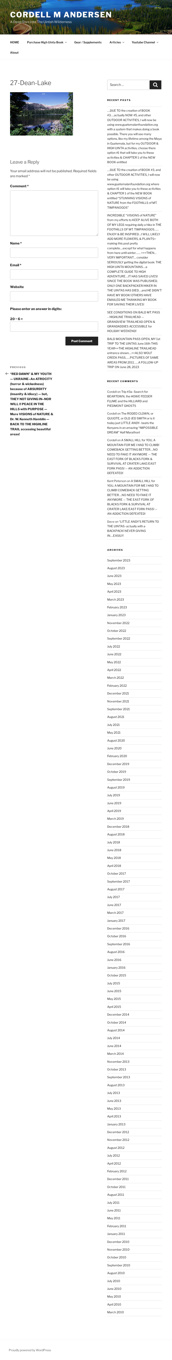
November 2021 (118, 701)
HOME (14, 42)
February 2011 (116, 1226)
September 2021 (118, 709)
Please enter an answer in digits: (36, 309)
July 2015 (113, 983)
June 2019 (114, 803)
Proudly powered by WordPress (30, 1350)
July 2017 (113, 897)
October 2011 (116, 1187)
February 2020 (117, 756)
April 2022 (114, 670)
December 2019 (118, 764)
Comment (19, 186)
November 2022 (118, 623)
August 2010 (116, 1273)
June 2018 (114, 850)
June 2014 (114, 1046)
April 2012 (114, 1163)
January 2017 (116, 920)
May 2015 (114, 999)
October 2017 (116, 873)
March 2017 (115, 912)
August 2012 (115, 1147)
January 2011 (116, 1234)
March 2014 (115, 1053)
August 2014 (116, 1030)
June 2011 (114, 1210)
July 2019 (113, 795)
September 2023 (118, 560)
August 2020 (116, 740)
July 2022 (113, 646)
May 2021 (114, 732)
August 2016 (116, 952)
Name (16, 243)
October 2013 (116, 1069)
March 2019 (115, 818)
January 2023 (116, 615)
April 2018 (114, 865)
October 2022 (116, 630)
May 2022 (114, 662)
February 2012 (116, 1171)
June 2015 (114, 991)
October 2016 (116, 936)
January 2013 (116, 1124)
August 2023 (116, 568)
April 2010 (114, 1304)
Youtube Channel (143, 42)
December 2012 (118, 1132)
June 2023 (114, 576)
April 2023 (114, 591)
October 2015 (116, 975)
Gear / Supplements (88, 42)
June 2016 (114, 960)
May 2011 (113, 1218)
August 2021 (115, 717)
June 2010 (114, 1288)
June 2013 (114, 1101)
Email (15, 265)
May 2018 (114, 858)
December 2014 (118, 1014)
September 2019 (118, 779)
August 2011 (115, 1194)
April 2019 (114, 811)
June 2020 (114, 748)
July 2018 (113, 842)
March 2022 (115, 677)
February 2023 (117, 607)
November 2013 (118, 1061)
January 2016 (116, 967)
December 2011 (118, 1179)
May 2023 (114, 584)
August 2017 (115, 889)
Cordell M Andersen (61, 14)
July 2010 (113, 1281)
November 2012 (118, 1140)
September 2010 (118, 1265)
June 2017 (114, 905)
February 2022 (117, 685)
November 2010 (118, 1249)
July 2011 (113, 1202)
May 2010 (114, 1296)
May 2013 (114, 1108)
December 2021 (118, 693)
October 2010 (116, 1257)
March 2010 (115, 1312)
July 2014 (113, 1038)
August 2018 (116, 834)
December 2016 (118, 928)
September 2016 (118, 944)
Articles (115, 42)
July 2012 (113, 1155)
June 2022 (114, 654)
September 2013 (118, 1077)
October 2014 (116, 1022)
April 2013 (114, 1116)
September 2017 (118, 881)
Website (17, 287)
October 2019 (116, 771)
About (14, 52)
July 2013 (113, 1093)
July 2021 (113, 725)
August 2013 (116, 1085)
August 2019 (116, 787)
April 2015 (114, 1006)
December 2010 (118, 1242)
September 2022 (118, 638)
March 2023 (115, 599)
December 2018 (118, 826)
